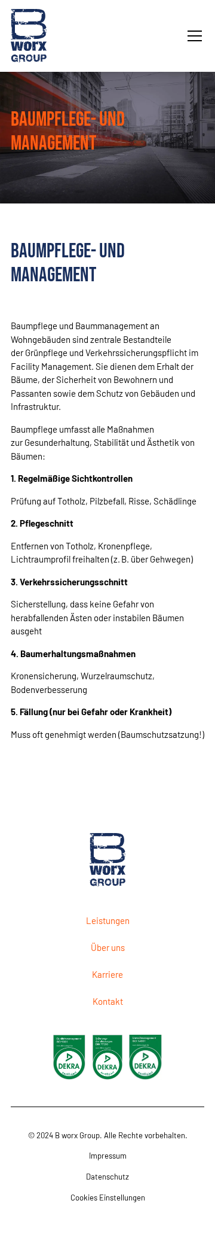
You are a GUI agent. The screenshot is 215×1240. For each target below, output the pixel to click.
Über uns (108, 947)
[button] (192, 36)
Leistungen (108, 920)
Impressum (108, 1155)
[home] (36, 36)
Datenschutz (107, 1176)
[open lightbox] (69, 1057)
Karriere (107, 974)
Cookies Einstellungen (107, 1197)
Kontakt (108, 1001)
